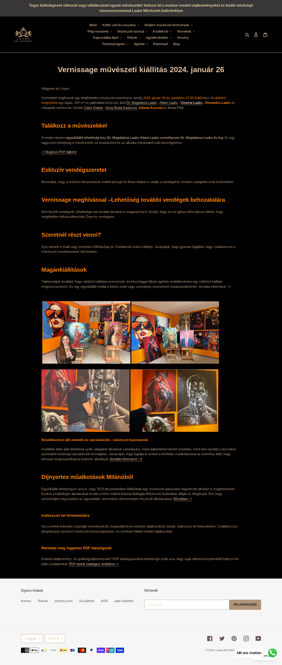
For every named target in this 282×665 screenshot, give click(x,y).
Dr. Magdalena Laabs (141, 102)
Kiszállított (86, 601)
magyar (30, 638)
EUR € (54, 638)
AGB (104, 601)
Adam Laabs (169, 102)
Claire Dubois (93, 108)
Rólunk (43, 601)
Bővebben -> (182, 499)
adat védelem (124, 601)
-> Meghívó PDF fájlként (58, 152)
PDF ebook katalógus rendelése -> (94, 564)
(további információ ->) (126, 459)
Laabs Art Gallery (226, 650)
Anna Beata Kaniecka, (121, 108)
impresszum (64, 601)
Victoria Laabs (191, 102)
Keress (26, 601)
